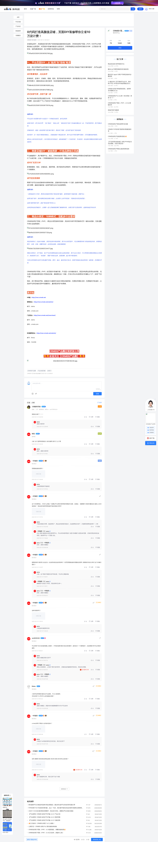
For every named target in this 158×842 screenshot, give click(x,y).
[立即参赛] (117, 3)
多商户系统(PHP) (32, 839)
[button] (99, 402)
